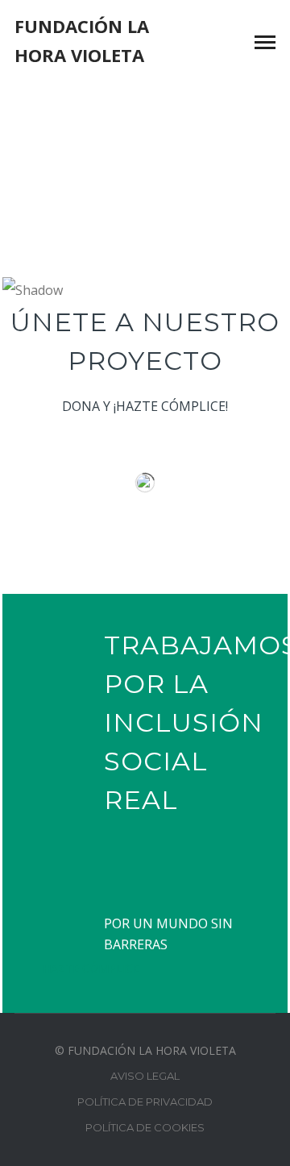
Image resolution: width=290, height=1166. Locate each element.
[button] (145, 232)
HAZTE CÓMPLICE (91, 968)
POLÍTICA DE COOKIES (145, 1127)
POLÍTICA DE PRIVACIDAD (145, 1101)
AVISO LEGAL (145, 1075)
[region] (145, 193)
